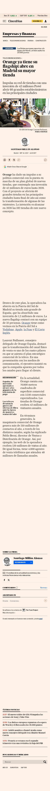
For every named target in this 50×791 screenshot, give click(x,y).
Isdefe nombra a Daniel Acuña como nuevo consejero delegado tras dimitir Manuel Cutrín (24, 732)
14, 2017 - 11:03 (28, 153)
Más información (8, 613)
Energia (30, 41)
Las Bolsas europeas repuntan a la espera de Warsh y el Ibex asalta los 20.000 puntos (31, 50)
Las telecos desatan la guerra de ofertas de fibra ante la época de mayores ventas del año (10, 408)
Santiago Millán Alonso (25, 149)
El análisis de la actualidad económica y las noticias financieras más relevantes (21, 574)
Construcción (41, 41)
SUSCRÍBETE (37, 21)
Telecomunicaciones (18, 41)
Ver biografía (20, 562)
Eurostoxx (14, 767)
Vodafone (8, 329)
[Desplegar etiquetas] (45, 600)
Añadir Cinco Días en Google (17, 167)
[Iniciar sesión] (45, 21)
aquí (40, 619)
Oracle (5, 601)
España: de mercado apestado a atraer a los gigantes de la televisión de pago (9, 388)
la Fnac (28, 329)
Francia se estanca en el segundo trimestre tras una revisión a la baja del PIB (23, 742)
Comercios (14, 601)
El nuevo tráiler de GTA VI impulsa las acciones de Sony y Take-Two (23, 715)
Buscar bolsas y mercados (15, 755)
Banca (5, 41)
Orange (26, 322)
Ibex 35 (6, 16)
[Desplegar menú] (4, 21)
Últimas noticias (11, 710)
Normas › (43, 588)
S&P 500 (23, 16)
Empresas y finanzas (19, 34)
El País (44, 27)
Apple (18, 329)
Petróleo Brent (43, 16)
